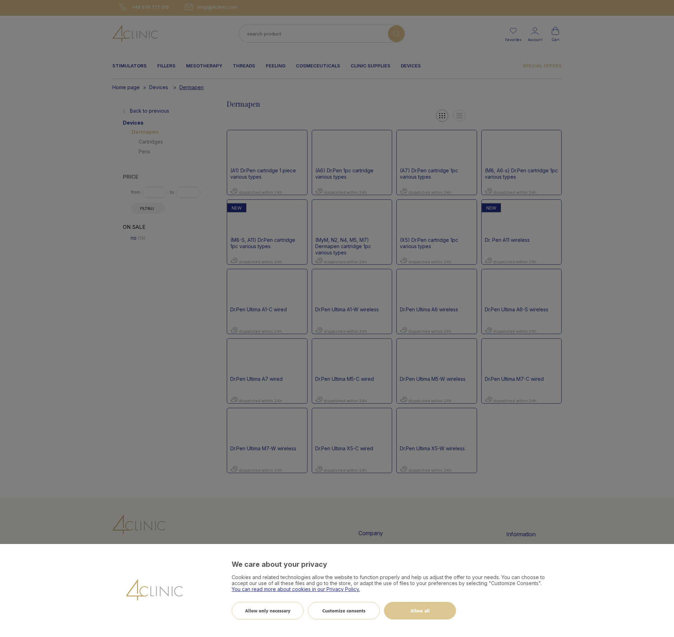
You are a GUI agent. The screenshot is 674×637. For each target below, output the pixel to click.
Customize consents (344, 611)
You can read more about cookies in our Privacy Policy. (296, 589)
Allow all (420, 611)
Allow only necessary (268, 611)
